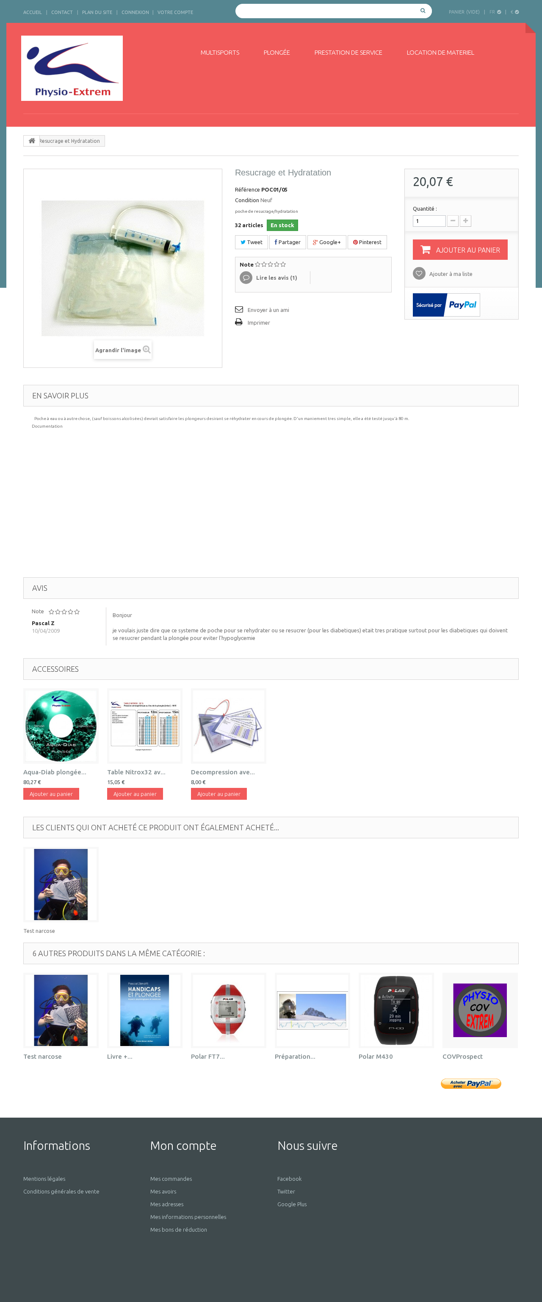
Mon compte (183, 1145)
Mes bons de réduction (178, 1229)
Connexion (135, 12)
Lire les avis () (276, 278)
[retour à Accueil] (32, 141)
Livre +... (120, 1056)
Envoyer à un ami (268, 310)
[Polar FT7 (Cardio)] (228, 1010)
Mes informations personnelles (188, 1217)
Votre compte (175, 12)
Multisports (220, 52)
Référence (247, 189)
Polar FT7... (208, 1056)
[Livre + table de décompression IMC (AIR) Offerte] (145, 1010)
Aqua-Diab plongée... (54, 772)
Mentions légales (44, 1179)
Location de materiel (440, 52)
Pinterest (370, 242)
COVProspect (462, 1056)
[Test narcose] (61, 884)
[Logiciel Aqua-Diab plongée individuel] (61, 726)
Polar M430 (376, 1056)
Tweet (254, 242)
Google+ (329, 242)
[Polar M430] (396, 1010)
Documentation (47, 426)
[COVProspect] (480, 1010)
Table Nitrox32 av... (136, 772)
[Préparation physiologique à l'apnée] (312, 1010)
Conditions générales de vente (61, 1191)
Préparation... (295, 1056)
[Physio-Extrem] (100, 68)
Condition (247, 200)
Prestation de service (348, 52)
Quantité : (425, 208)
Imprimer (259, 323)
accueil (32, 12)
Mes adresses (166, 1204)
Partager (289, 242)
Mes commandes (171, 1179)
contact (62, 12)
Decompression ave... (223, 772)
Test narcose (39, 931)
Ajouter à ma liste (450, 274)
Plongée (277, 52)
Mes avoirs (163, 1191)
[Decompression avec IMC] (228, 726)
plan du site (97, 12)
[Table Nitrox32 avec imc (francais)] (145, 726)
